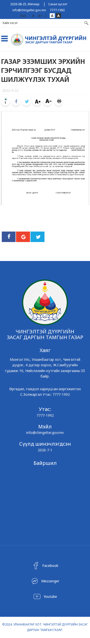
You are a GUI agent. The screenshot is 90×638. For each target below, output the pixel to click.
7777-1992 (57, 10)
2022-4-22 (10, 90)
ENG (23, 16)
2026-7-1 (45, 450)
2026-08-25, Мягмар (25, 4)
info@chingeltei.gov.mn (29, 10)
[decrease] (47, 101)
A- (34, 15)
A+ (40, 15)
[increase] (36, 101)
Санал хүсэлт (57, 4)
